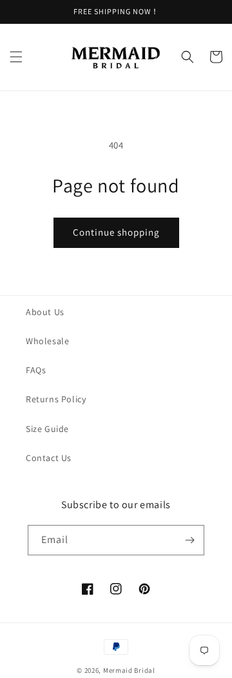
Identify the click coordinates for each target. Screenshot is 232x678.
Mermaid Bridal (129, 670)
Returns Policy (56, 399)
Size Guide (47, 429)
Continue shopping (116, 232)
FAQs (36, 370)
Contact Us (49, 458)
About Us (45, 312)
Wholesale (47, 341)
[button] (16, 57)
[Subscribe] (189, 540)
